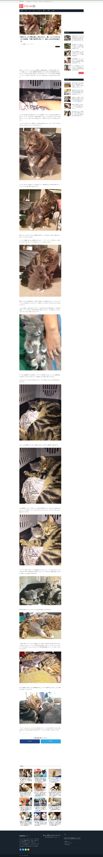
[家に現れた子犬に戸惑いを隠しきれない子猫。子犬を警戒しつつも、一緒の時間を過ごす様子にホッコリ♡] (54, 802)
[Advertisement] (40, 57)
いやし (39, 10)
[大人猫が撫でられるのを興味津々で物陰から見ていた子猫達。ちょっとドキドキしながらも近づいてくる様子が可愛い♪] (40, 802)
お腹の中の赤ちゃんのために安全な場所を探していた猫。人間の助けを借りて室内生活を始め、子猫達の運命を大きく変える (78, 38)
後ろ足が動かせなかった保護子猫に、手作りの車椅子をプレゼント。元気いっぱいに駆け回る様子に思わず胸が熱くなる (78, 113)
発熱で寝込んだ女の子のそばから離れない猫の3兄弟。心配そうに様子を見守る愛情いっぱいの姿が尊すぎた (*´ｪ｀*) (78, 92)
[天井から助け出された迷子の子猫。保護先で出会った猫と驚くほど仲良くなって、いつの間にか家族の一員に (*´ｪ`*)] (25, 773)
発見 (49, 10)
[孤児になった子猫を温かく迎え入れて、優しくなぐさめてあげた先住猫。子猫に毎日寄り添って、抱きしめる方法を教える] (40, 25)
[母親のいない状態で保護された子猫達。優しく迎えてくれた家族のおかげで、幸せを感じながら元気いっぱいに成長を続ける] (25, 816)
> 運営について (67, 841)
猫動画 (72, 838)
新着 (22, 10)
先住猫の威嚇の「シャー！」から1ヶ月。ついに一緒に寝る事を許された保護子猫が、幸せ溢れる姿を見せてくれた (78, 60)
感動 (53, 10)
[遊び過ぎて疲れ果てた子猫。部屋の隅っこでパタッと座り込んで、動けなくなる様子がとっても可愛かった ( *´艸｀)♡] (54, 787)
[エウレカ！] (27, 6)
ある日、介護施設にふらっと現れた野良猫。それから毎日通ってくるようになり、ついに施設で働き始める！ (40, 1)
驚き (44, 10)
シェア (30, 741)
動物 (65, 838)
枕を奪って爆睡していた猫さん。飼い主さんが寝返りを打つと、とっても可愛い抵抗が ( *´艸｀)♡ (78, 106)
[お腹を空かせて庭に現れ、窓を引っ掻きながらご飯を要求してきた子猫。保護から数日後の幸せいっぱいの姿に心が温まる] (25, 802)
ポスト (51, 741)
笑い (34, 10)
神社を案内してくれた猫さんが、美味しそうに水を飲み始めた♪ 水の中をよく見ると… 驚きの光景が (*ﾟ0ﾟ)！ (78, 46)
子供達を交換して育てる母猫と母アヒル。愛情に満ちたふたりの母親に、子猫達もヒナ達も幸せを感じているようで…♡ (78, 85)
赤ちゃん (76, 838)
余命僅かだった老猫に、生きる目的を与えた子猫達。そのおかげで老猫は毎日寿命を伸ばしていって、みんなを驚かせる (78, 99)
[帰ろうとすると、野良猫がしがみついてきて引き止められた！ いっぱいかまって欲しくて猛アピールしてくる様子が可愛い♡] (54, 773)
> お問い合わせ (67, 844)
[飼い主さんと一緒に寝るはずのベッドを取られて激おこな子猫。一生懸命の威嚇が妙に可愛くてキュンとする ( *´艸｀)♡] (40, 787)
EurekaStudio (26, 855)
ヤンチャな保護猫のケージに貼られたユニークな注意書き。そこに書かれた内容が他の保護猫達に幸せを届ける (78, 67)
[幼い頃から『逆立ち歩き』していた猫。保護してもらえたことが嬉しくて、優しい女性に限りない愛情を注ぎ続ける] (40, 816)
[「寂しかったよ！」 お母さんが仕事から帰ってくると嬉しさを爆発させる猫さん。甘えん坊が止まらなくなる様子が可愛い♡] (54, 816)
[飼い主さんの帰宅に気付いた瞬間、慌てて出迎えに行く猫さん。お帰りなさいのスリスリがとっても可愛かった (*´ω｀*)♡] (25, 787)
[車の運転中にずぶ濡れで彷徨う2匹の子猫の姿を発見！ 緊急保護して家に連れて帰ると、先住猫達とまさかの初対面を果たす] (40, 773)
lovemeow (28, 733)
